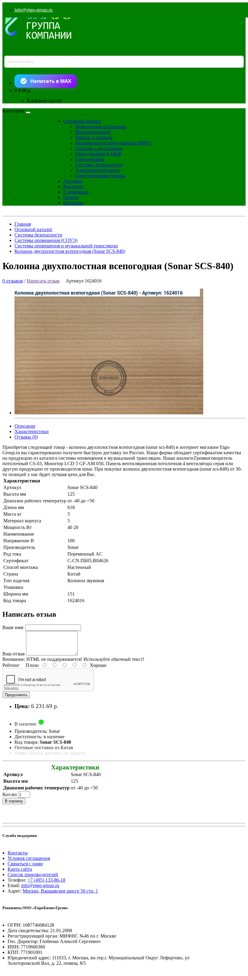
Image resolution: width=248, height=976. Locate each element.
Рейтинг (11, 665)
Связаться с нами (25, 863)
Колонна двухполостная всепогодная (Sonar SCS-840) (70, 251)
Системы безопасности (99, 164)
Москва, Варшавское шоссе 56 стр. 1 (60, 890)
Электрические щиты (97, 170)
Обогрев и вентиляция (98, 148)
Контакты (73, 202)
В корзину (14, 801)
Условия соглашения (29, 858)
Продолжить (16, 695)
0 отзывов (12, 280)
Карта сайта (20, 869)
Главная (23, 224)
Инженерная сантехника (100, 126)
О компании (76, 191)
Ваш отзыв (13, 653)
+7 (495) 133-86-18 (46, 880)
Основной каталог (82, 121)
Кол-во (9, 794)
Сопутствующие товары (100, 175)
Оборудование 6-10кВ (98, 153)
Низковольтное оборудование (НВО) (113, 142)
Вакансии (73, 186)
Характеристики (32, 431)
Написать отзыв (43, 280)
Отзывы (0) (26, 436)
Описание (25, 426)
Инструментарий (93, 132)
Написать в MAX (50, 81)
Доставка (72, 181)
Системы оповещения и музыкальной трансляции (66, 245)
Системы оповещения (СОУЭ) (46, 240)
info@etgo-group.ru (34, 9)
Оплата (70, 197)
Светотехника (89, 159)
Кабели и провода (94, 137)
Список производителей (33, 874)
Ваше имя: (13, 627)
